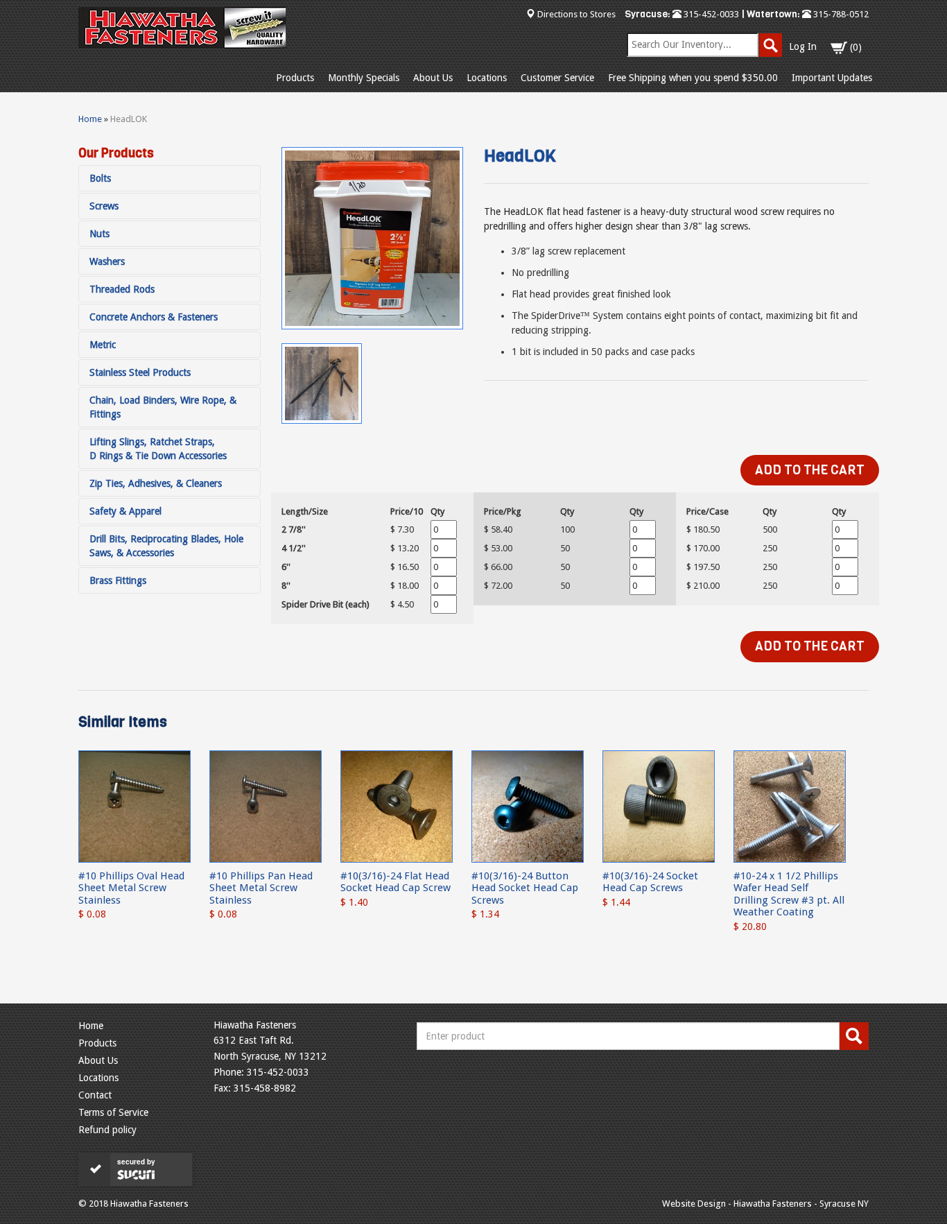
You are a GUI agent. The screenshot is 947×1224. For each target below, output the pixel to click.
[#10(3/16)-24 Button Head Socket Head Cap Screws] (527, 805)
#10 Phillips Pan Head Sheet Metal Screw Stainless (261, 888)
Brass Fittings (117, 580)
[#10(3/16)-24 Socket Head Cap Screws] (658, 805)
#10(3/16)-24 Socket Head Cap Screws (650, 882)
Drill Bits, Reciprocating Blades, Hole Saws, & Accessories (166, 545)
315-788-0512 (840, 14)
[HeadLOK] (372, 238)
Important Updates (832, 77)
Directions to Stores (576, 14)
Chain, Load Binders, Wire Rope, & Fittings (162, 407)
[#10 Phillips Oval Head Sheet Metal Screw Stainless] (134, 805)
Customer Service (557, 77)
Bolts (100, 178)
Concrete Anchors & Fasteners (153, 316)
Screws (104, 206)
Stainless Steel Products (140, 372)
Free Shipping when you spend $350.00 (693, 77)
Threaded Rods (122, 289)
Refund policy (107, 1129)
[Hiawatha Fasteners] (182, 28)
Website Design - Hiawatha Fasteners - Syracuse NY (765, 1203)
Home (90, 119)
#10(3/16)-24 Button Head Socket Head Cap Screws (524, 888)
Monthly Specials (363, 77)
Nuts (99, 233)
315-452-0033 (710, 14)
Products (295, 77)
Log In (803, 46)
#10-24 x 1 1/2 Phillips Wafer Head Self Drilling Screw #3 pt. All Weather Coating (788, 894)
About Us (433, 77)
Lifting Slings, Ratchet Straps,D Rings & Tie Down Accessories (158, 448)
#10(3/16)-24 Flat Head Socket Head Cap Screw (395, 882)
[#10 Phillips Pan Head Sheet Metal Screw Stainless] (265, 805)
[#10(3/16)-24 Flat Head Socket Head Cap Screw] (396, 805)
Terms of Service (113, 1112)
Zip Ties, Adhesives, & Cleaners (155, 483)
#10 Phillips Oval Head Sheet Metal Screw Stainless (131, 888)
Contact (95, 1095)
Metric (102, 344)
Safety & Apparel (125, 511)
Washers (107, 261)
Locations (487, 77)
